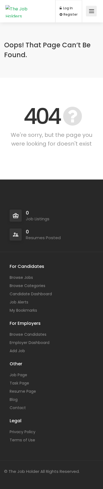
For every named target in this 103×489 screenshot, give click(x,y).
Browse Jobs (21, 277)
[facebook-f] (9, 478)
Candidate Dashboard (31, 294)
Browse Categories (27, 285)
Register (70, 14)
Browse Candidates (28, 334)
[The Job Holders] (25, 11)
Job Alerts (19, 302)
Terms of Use (22, 440)
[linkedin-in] (18, 478)
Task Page (19, 383)
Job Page (18, 375)
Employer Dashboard (29, 342)
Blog (14, 399)
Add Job (17, 351)
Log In (67, 8)
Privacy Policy (22, 432)
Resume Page (23, 391)
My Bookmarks (23, 310)
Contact (18, 407)
